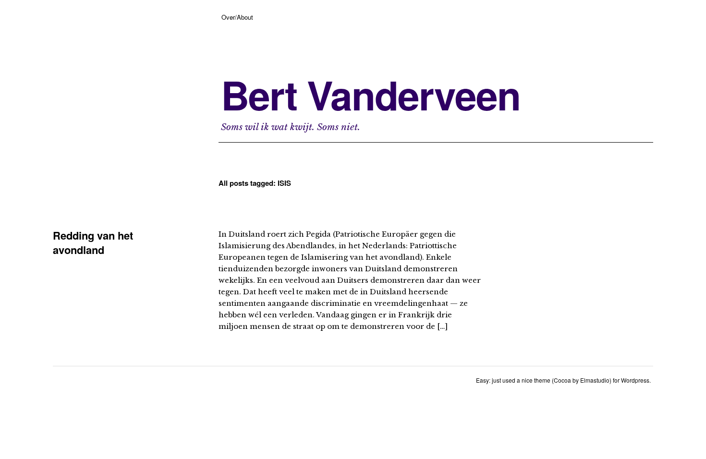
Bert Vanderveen (370, 94)
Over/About (237, 17)
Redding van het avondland (93, 242)
